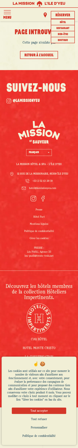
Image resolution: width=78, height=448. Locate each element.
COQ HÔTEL (39, 339)
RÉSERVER (62, 15)
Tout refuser (39, 419)
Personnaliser (39, 427)
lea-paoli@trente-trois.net (39, 255)
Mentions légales (39, 224)
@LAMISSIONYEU (26, 101)
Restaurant (62, 28)
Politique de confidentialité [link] (39, 435)
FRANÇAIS (34, 152)
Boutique (63, 40)
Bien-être (63, 34)
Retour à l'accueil (39, 55)
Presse (39, 209)
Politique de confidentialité (39, 231)
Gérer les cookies (39, 238)
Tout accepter (39, 410)
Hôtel (63, 22)
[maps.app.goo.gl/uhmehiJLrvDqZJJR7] (45, 15)
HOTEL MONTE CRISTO (39, 348)
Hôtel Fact (39, 216)
